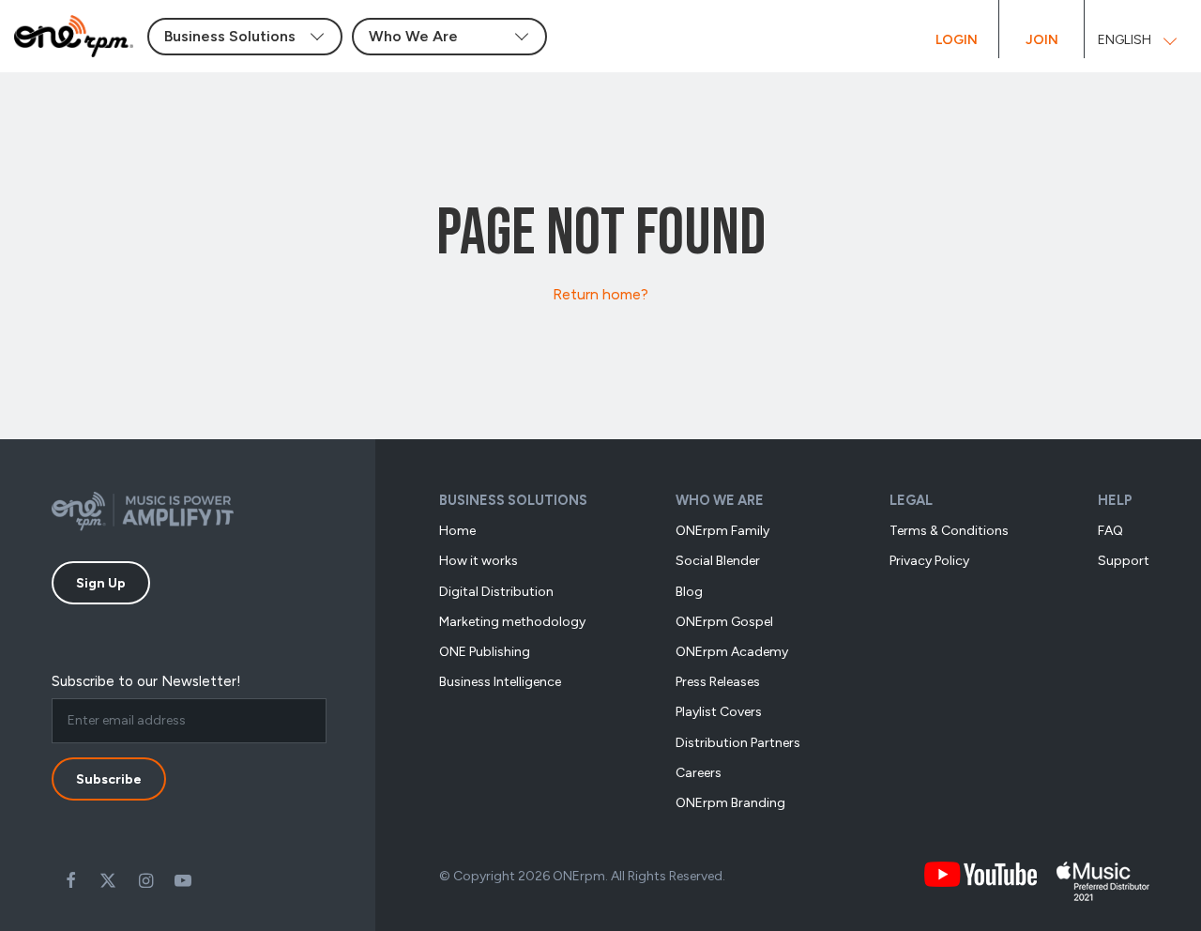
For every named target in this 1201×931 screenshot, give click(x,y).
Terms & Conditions (949, 531)
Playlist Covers (719, 712)
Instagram (145, 880)
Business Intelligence (500, 682)
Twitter (108, 880)
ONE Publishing (484, 652)
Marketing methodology (512, 622)
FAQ (1110, 531)
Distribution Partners (738, 743)
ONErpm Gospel (724, 622)
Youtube (183, 880)
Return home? (600, 294)
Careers (699, 773)
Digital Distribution (496, 592)
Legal (911, 500)
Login (956, 40)
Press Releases (718, 682)
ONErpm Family (722, 531)
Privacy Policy (929, 561)
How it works (478, 561)
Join (1042, 40)
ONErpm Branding (730, 803)
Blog (689, 592)
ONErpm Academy (732, 652)
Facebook (70, 880)
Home (457, 531)
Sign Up (101, 583)
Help (1115, 500)
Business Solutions (513, 500)
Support (1123, 561)
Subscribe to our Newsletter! (146, 681)
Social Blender (718, 561)
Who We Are (720, 500)
